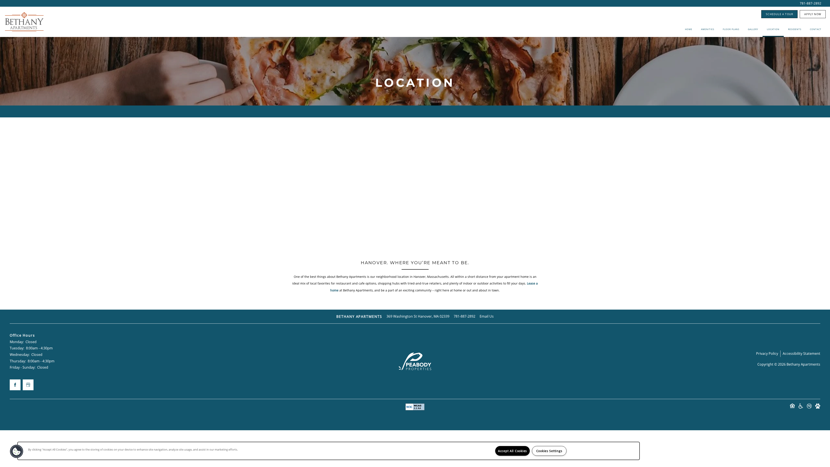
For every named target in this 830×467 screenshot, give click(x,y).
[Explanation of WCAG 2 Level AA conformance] (415, 406)
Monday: (17, 341)
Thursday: (18, 361)
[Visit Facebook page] (15, 384)
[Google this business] (28, 384)
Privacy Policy (767, 353)
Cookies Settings (549, 451)
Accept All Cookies (512, 451)
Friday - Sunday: (22, 367)
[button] (779, 14)
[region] (328, 451)
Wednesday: (20, 354)
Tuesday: (17, 348)
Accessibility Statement (801, 353)
